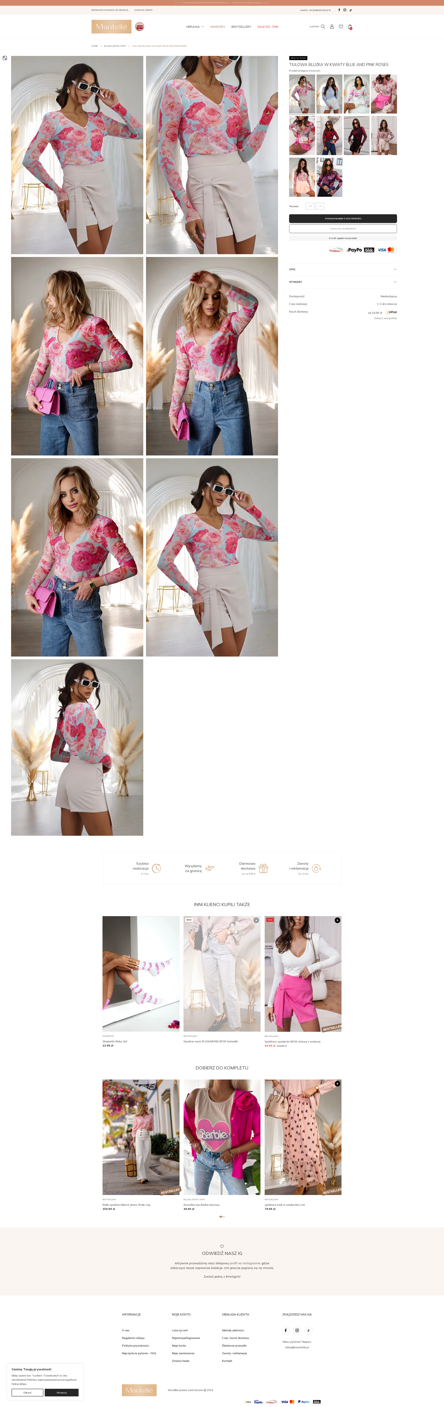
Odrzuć (27, 1392)
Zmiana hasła (180, 1361)
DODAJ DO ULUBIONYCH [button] (343, 228)
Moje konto (179, 1345)
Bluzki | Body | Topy (115, 46)
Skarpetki (108, 1036)
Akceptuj (62, 1392)
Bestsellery (241, 26)
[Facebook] (339, 10)
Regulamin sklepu (133, 1338)
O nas (125, 1330)
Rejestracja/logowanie (186, 1338)
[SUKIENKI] (322, 26)
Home (95, 46)
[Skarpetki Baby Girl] (141, 974)
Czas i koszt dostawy (235, 1338)
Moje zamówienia (183, 1353)
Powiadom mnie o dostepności (343, 218)
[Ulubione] (341, 26)
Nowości (217, 26)
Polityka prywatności (135, 1345)
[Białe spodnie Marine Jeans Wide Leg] (141, 1137)
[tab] (221, 1217)
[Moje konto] (332, 26)
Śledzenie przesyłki (234, 1345)
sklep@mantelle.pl (320, 10)
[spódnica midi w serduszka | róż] (303, 1137)
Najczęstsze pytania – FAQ (139, 1353)
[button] (172, 920)
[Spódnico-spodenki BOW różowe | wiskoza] (303, 974)
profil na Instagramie (245, 1263)
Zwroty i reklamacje (234, 1353)
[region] (45, 1382)
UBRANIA (193, 26)
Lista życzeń (180, 1330)
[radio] (310, 206)
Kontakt (227, 1361)
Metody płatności (233, 1330)
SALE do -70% (268, 26)
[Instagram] (344, 10)
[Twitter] (350, 10)
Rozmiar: (294, 206)
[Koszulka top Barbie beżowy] (222, 1137)
